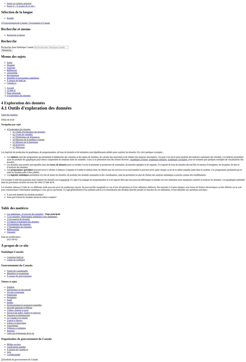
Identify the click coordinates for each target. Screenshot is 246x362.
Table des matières (9, 115)
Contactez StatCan (15, 257)
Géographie (12, 73)
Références (12, 70)
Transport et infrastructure (18, 315)
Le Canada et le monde (17, 318)
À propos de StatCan (16, 80)
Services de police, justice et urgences (24, 313)
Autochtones (12, 325)
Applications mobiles (16, 347)
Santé (9, 300)
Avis (9, 352)
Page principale (14, 93)
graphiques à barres (139, 159)
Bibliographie (13, 229)
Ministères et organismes (18, 273)
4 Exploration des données (19, 95)
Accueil (10, 88)
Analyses (11, 68)
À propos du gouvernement (19, 276)
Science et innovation (16, 323)
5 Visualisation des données (19, 227)
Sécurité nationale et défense (19, 307)
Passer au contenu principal (19, 3)
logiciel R (65, 180)
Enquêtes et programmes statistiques (23, 78)
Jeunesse (11, 331)
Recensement (13, 75)
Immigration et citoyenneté (19, 290)
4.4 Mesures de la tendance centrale (28, 139)
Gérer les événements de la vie (20, 333)
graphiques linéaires (158, 159)
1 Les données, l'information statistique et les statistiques (32, 216)
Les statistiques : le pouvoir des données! (25, 214)
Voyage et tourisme (15, 292)
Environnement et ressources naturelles (24, 305)
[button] (16, 35)
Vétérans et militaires (16, 328)
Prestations (12, 297)
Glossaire (11, 232)
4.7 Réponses (19, 147)
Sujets (9, 62)
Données (11, 65)
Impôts (10, 302)
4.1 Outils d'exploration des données (29, 132)
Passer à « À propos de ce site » (21, 6)
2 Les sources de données (18, 219)
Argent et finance (14, 320)
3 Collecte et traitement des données (23, 222)
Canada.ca (11, 83)
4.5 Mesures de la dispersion (25, 142)
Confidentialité (13, 354)
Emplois (10, 287)
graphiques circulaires (177, 159)
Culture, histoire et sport (17, 310)
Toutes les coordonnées (17, 271)
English (10, 18)
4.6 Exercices (19, 145)
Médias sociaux (14, 344)
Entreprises (12, 295)
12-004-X (11, 90)
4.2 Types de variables (23, 134)
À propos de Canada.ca (17, 349)
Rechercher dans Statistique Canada (17, 47)
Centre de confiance (16, 260)
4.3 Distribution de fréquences (26, 137)
